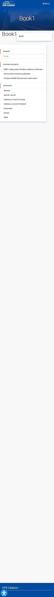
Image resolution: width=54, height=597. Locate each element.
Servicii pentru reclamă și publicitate (17, 74)
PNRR (6, 117)
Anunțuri (7, 90)
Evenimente (8, 108)
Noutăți (6, 113)
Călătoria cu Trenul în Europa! (14, 99)
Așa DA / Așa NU (10, 95)
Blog (5, 594)
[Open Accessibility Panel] (4, 593)
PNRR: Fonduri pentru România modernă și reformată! (23, 69)
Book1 (21, 36)
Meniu (47, 4)
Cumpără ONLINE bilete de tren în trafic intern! (20, 78)
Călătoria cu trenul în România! (15, 104)
